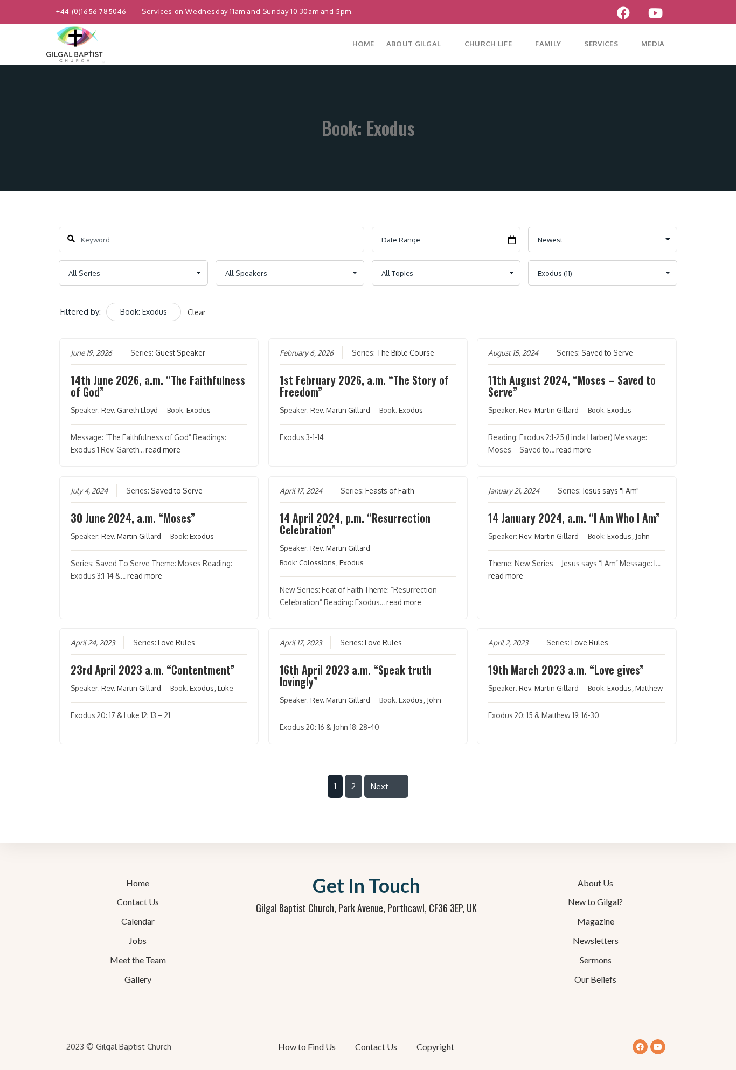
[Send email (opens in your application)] (681, 12)
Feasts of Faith (389, 490)
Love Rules (176, 642)
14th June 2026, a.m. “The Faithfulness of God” (158, 386)
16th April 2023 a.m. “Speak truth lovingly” (356, 676)
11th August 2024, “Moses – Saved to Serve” (572, 386)
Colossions (317, 562)
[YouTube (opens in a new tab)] (655, 12)
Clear (197, 312)
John (642, 536)
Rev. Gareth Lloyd (129, 410)
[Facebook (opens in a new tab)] (623, 12)
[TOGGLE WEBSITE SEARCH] (690, 44)
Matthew (649, 688)
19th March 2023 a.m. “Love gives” (566, 670)
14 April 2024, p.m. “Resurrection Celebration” (355, 524)
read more (162, 449)
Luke (225, 688)
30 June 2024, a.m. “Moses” (133, 518)
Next (379, 786)
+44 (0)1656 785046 (92, 11)
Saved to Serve (607, 352)
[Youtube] (657, 1046)
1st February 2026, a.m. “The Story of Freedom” (364, 386)
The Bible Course (405, 352)
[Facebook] (640, 1046)
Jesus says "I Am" (610, 490)
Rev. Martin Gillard (340, 410)
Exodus (198, 410)
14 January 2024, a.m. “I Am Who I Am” (574, 518)
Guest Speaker (180, 352)
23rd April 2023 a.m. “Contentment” (152, 670)
